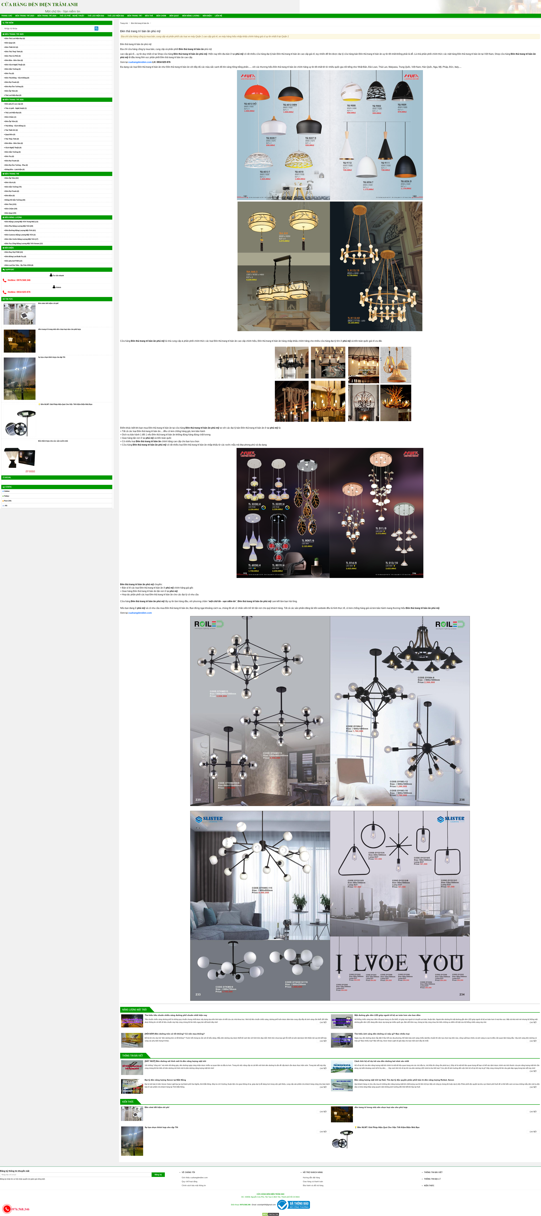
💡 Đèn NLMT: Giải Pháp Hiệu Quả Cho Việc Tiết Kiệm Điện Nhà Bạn (387, 1127)
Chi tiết (323, 1022)
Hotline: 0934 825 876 (19, 292)
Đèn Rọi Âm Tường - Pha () (16, 165)
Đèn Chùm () (10, 117)
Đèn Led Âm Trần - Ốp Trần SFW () (19, 265)
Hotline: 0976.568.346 (19, 280)
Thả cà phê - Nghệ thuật (72, 16)
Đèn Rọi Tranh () (12, 82)
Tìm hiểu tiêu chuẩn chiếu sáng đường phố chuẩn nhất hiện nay (176, 1015)
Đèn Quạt (174, 16)
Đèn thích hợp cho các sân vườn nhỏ (53, 441)
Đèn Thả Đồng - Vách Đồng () (17, 78)
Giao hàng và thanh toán (313, 1181)
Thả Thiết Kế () (11, 130)
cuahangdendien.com (140, 62)
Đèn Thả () (10, 204)
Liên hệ (218, 16)
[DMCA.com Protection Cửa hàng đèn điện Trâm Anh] (270, 1214)
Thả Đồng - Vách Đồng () (15, 126)
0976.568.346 (245, 1205)
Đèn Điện (207, 16)
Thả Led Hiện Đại (96, 16)
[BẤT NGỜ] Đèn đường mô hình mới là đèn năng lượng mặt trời (175, 1061)
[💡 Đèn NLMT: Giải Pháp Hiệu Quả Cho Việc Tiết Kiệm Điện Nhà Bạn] (20, 420)
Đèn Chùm (161, 16)
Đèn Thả (149, 16)
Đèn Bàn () (10, 196)
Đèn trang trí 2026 (46, 16)
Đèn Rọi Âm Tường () (14, 87)
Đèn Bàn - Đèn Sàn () (14, 60)
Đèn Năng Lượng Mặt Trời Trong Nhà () (21, 222)
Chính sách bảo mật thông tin (194, 1185)
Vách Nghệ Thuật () (13, 148)
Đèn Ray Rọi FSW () (14, 252)
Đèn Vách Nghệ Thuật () (15, 65)
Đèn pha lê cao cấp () (14, 104)
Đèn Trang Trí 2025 (24, 16)
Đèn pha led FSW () (13, 261)
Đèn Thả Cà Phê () (13, 56)
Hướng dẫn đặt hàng (311, 1178)
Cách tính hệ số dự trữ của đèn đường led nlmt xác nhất (381, 1061)
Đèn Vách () (10, 182)
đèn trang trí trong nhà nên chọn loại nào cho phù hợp (380, 1107)
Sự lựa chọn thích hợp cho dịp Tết (161, 1127)
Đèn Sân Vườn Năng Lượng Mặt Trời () (21, 239)
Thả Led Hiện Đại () (13, 95)
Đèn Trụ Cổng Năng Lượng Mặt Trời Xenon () (24, 244)
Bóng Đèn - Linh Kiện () (15, 170)
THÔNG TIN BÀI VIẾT (132, 1055)
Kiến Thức (128, 1101)
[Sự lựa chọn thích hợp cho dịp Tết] (20, 379)
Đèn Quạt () (10, 43)
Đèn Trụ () (9, 73)
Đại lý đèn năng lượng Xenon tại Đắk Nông (165, 1080)
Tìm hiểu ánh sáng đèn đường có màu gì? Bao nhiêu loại (382, 1034)
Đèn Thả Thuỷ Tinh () (14, 52)
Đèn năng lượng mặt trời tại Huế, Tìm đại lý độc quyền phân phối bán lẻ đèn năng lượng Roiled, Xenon (404, 1080)
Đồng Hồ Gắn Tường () (15, 200)
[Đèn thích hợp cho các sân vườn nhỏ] (20, 457)
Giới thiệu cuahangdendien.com (195, 1178)
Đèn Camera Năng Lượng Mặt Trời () (20, 235)
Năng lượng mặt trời (134, 1009)
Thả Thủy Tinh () (12, 139)
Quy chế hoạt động (189, 1181)
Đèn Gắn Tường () (13, 69)
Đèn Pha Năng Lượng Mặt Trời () (19, 226)
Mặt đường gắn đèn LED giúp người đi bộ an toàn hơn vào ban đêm (387, 1015)
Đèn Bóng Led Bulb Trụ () (15, 257)
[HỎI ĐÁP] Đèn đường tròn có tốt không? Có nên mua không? (175, 1034)
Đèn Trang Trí (134, 16)
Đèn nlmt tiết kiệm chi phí (157, 1107)
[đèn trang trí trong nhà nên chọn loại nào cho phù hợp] (20, 341)
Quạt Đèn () (10, 135)
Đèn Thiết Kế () (11, 47)
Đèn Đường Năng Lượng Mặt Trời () (20, 230)
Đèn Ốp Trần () (11, 91)
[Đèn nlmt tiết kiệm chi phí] (20, 314)
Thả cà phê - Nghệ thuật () (16, 108)
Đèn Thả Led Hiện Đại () (15, 38)
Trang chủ (6, 16)
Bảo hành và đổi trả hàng (313, 1185)
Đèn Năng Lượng (190, 16)
